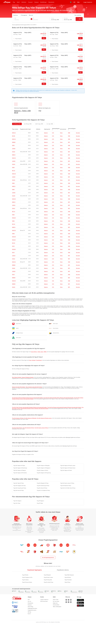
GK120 (13, 287)
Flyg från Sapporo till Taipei (19, 465)
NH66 (13, 220)
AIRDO (45, 351)
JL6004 (13, 161)
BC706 (13, 135)
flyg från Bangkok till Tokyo (28, 427)
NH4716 (14, 158)
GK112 (13, 208)
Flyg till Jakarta (25, 579)
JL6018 (13, 271)
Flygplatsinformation (32, 610)
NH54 (13, 145)
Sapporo (46, 132)
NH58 (13, 183)
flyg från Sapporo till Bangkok (30, 418)
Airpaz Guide (55, 599)
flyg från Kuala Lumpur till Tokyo (41, 427)
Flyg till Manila (25, 574)
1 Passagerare (24, 15)
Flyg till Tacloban (68, 579)
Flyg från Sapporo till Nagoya (19, 470)
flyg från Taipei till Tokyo (17, 427)
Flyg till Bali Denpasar (69, 574)
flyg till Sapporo (40, 500)
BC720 (13, 243)
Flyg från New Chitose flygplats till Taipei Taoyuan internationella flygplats (27, 397)
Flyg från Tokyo (16, 503)
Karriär (29, 613)
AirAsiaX (34, 360)
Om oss (29, 601)
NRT (69, 142)
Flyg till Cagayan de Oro (27, 577)
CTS (53, 132)
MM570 (13, 154)
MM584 (13, 277)
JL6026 (13, 192)
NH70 (13, 246)
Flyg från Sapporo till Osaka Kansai (67, 467)
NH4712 (14, 132)
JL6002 (13, 148)
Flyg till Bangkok (47, 574)
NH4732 (14, 261)
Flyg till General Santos (27, 582)
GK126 (13, 180)
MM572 (13, 186)
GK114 (13, 258)
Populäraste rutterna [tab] (63, 570)
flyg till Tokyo (40, 503)
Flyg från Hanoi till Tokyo (18, 490)
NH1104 (14, 239)
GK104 (13, 164)
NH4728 (14, 236)
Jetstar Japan (40, 351)
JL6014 (13, 255)
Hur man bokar (56, 601)
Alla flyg (29, 611)
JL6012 (13, 205)
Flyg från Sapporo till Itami (42, 470)
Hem (29, 599)
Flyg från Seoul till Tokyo (42, 488)
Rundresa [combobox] (15, 15)
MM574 (13, 202)
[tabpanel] (48, 577)
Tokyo (61, 132)
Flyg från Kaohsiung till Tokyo (43, 485)
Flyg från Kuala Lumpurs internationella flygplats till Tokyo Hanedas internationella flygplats (48, 408)
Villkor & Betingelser (57, 606)
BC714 (13, 211)
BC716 (13, 224)
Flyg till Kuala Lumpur (48, 577)
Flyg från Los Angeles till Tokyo (43, 490)
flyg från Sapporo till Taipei (18, 418)
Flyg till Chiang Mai (48, 579)
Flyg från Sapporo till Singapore (43, 467)
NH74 (13, 252)
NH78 (13, 274)
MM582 (13, 265)
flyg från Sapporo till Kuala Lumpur (44, 418)
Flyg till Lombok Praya (48, 582)
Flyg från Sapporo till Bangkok (43, 465)
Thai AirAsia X (39, 360)
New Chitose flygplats (16, 377)
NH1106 (14, 249)
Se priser (78, 132)
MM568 (13, 142)
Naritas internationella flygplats (18, 386)
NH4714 (14, 139)
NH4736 (14, 280)
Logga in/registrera (44, 599)
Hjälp (78, 2)
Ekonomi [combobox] (31, 15)
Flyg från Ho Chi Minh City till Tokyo (67, 488)
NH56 (13, 167)
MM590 (13, 283)
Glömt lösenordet (44, 601)
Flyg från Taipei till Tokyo (18, 483)
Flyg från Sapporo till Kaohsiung (20, 467)
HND (69, 132)
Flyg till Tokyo (67, 582)
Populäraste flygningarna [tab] (34, 570)
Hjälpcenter (55, 603)
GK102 (13, 151)
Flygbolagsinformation (32, 608)
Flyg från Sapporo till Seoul (66, 470)
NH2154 (14, 217)
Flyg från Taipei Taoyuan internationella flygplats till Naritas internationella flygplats (29, 407)
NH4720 (14, 198)
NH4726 (14, 230)
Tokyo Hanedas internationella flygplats (34, 386)
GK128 (13, 195)
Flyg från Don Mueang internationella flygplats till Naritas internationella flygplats (64, 407)
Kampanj (29, 604)
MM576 (13, 227)
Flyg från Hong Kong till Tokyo (19, 488)
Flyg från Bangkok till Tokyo (42, 483)
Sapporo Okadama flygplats (27, 377)
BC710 (13, 170)
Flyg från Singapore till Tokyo (19, 485)
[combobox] (22, 19)
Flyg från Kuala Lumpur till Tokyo (67, 483)
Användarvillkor (56, 604)
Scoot (30, 360)
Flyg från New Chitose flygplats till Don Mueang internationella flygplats (58, 397)
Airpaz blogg (30, 606)
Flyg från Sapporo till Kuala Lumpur (67, 465)
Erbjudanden (30, 603)
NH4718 (14, 173)
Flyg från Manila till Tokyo (65, 485)
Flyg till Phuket (68, 577)
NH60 (13, 189)
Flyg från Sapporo (17, 500)
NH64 (13, 214)
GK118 (13, 268)
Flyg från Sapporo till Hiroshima (20, 472)
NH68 (13, 233)
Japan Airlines (34, 351)
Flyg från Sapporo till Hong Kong (44, 472)
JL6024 (13, 176)
